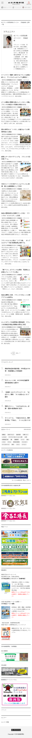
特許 (13, 444)
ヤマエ (9, 442)
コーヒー (24, 444)
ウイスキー (24, 442)
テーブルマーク (5, 444)
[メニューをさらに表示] (2, 2)
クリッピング (17, 7)
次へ (17, 353)
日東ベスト (25, 434)
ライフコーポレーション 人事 (15, 437)
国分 (28, 439)
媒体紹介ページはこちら (8, 495)
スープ (22, 439)
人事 (26, 437)
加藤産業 (16, 439)
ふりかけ (4, 437)
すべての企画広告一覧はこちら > (21, 480)
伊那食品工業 (5, 439)
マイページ (16, 730)
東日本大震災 (16, 442)
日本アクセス (11, 434)
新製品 (3, 434)
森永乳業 (18, 434)
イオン (17, 444)
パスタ (3, 442)
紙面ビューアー (7, 7)
